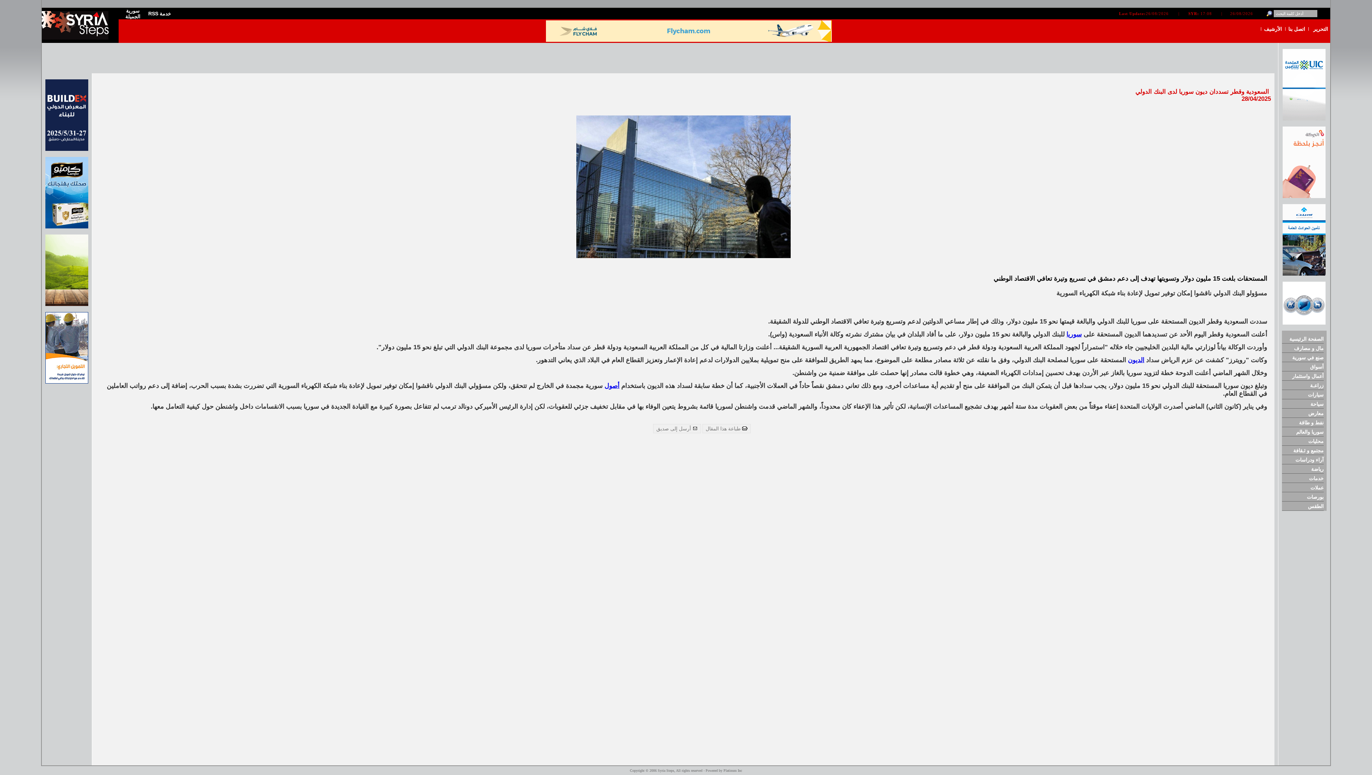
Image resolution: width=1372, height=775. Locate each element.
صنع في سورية (1308, 357)
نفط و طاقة (1311, 422)
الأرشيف (1273, 29)
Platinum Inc (733, 770)
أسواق (1317, 367)
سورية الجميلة (132, 13)
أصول (612, 385)
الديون (1136, 360)
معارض (1316, 413)
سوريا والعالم (1310, 432)
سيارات (1316, 395)
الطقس (1316, 506)
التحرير (1320, 29)
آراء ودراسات (1310, 460)
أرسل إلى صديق (674, 428)
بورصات (1315, 497)
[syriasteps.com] (77, 38)
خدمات (1316, 478)
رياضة (1317, 469)
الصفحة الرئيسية (1306, 339)
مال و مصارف (1309, 348)
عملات (1317, 487)
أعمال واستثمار (1308, 376)
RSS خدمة (159, 13)
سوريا (1074, 334)
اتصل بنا (1296, 29)
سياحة (1317, 404)
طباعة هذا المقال (724, 428)
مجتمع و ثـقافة (1308, 450)
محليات (1316, 441)
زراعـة (1317, 385)
